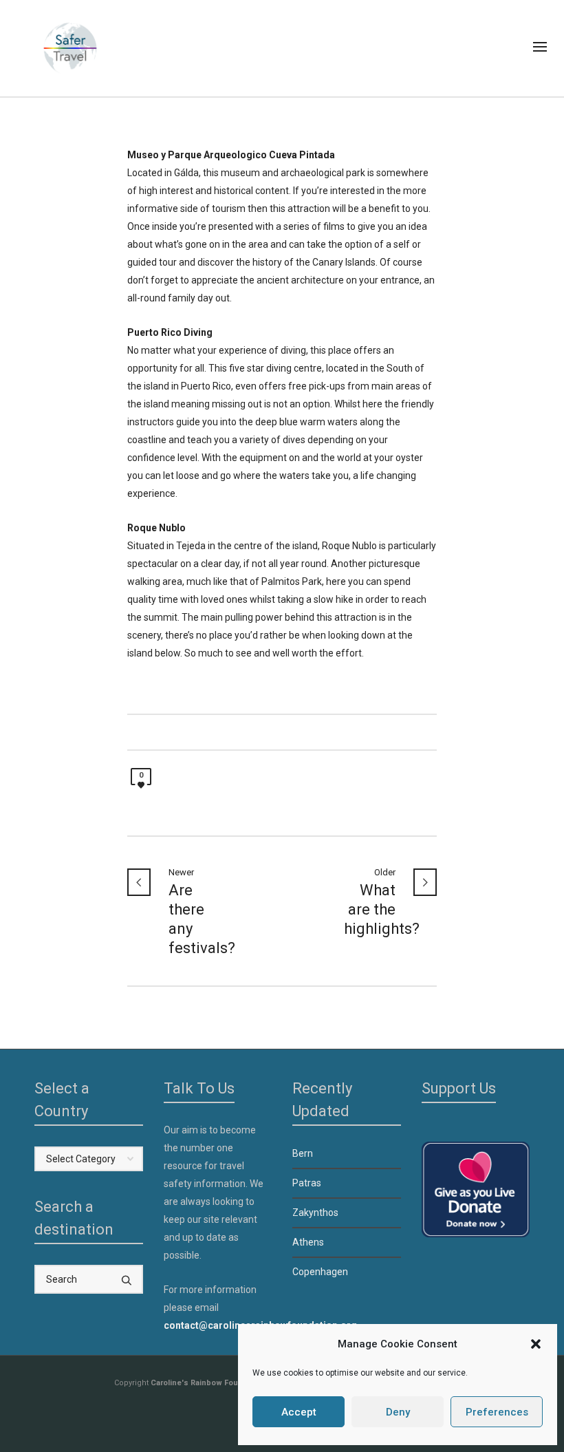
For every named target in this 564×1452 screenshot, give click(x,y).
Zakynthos (315, 1212)
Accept (298, 1412)
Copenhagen (320, 1271)
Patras (306, 1182)
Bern (302, 1153)
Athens (308, 1242)
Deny (398, 1412)
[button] (536, 1344)
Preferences (497, 1412)
